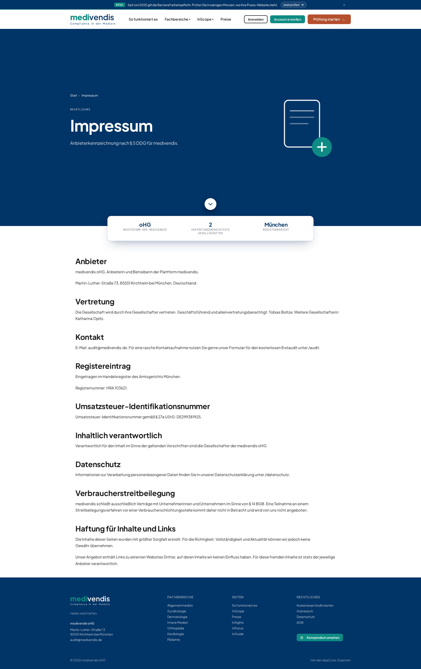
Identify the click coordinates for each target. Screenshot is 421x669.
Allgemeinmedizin (180, 605)
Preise (226, 19)
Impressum (305, 611)
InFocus (237, 628)
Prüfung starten (329, 19)
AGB (300, 622)
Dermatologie (177, 617)
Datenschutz (306, 617)
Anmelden (256, 19)
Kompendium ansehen (323, 637)
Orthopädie (175, 628)
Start (73, 95)
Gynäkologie (176, 611)
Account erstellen (287, 19)
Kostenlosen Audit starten (315, 605)
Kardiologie (175, 634)
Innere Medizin (177, 622)
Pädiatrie (173, 639)
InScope (204, 19)
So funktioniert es (143, 19)
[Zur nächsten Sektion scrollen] (210, 202)
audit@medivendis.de (86, 640)
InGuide (238, 634)
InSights (238, 622)
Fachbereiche (176, 19)
